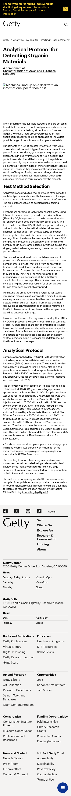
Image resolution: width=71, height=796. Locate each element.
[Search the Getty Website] (66, 25)
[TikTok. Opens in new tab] (39, 511)
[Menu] (62, 787)
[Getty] (11, 24)
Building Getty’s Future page (18, 10)
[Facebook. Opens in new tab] (5, 511)
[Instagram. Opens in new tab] (28, 511)
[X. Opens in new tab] (16, 511)
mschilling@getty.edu (35, 492)
